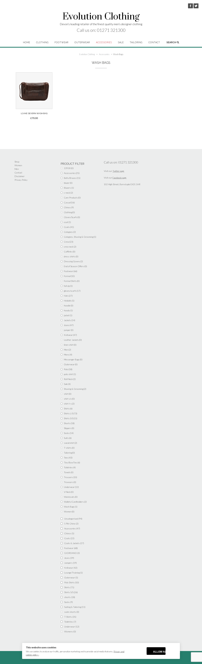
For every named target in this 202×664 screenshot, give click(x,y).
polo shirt (70, 374)
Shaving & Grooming (75, 389)
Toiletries (70, 467)
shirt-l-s (69, 403)
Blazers (69, 187)
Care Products (72, 197)
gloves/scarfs (72, 290)
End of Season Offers (75, 266)
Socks (69, 433)
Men (17, 169)
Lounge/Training (73, 572)
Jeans (69, 325)
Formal (69, 276)
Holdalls (69, 300)
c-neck (68, 192)
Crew (68, 241)
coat (67, 222)
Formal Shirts (72, 281)
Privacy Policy (21, 180)
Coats (69, 227)
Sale (121, 42)
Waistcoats (70, 496)
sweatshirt (70, 443)
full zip (68, 286)
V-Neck (69, 492)
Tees (68, 457)
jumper (68, 330)
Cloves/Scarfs (72, 217)
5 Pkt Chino (71, 523)
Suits (67, 438)
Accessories (104, 42)
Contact (154, 42)
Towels (68, 472)
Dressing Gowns (73, 261)
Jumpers (70, 562)
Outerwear (82, 42)
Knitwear (70, 335)
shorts (69, 597)
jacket (68, 315)
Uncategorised (73, 518)
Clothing (42, 42)
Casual (69, 202)
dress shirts (71, 256)
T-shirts (69, 447)
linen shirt (70, 344)
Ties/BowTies (72, 462)
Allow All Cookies (159, 651)
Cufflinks (69, 251)
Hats (68, 295)
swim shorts (71, 612)
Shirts (68, 408)
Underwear (71, 487)
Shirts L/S (70, 413)
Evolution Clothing (101, 16)
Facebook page (119, 177)
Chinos (69, 207)
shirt (67, 393)
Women (18, 165)
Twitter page (118, 171)
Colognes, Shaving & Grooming (80, 236)
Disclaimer (20, 176)
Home (26, 42)
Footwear (61, 42)
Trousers (70, 477)
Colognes (70, 232)
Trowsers (70, 482)
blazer (68, 183)
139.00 (69, 168)
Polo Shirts (71, 582)
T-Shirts (70, 616)
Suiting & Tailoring (74, 607)
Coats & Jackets (74, 543)
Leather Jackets (73, 339)
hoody (68, 310)
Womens (70, 631)
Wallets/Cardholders (75, 501)
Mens (68, 354)
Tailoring (136, 42)
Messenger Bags (73, 359)
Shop (17, 161)
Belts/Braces (72, 178)
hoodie (68, 305)
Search (171, 42)
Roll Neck (70, 379)
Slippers (69, 428)
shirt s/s (69, 398)
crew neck (70, 246)
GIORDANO (72, 553)
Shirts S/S (70, 418)
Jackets (69, 320)
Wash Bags (70, 506)
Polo (68, 369)
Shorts (69, 423)
